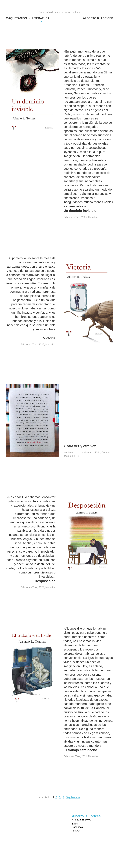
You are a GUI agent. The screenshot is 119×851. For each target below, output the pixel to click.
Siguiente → (73, 797)
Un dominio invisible (80, 211)
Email (75, 823)
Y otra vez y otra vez (80, 446)
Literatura (41, 18)
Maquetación (16, 18)
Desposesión (45, 581)
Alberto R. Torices (98, 18)
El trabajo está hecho (80, 750)
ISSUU (76, 830)
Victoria (49, 338)
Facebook (77, 827)
